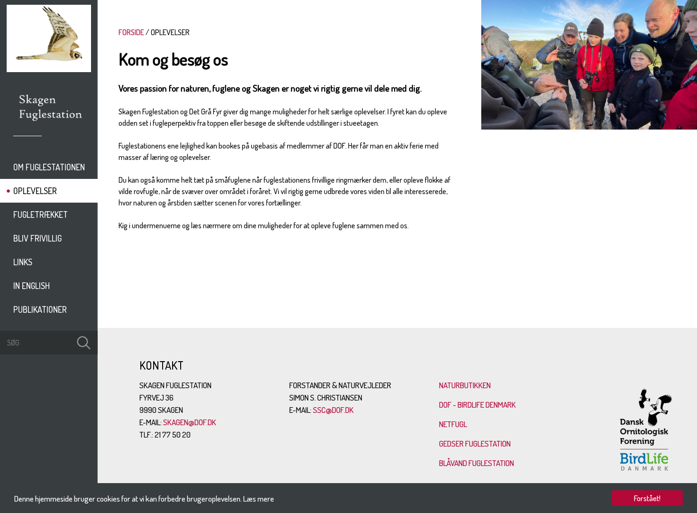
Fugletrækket (40, 214)
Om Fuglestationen (49, 167)
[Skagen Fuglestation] (51, 124)
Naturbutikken (465, 385)
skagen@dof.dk (189, 422)
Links (22, 262)
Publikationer (40, 309)
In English (31, 285)
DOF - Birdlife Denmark (477, 405)
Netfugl (453, 424)
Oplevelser (35, 191)
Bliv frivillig (37, 238)
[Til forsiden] (49, 69)
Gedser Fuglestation (475, 443)
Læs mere (258, 499)
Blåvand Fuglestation (476, 463)
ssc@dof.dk (333, 410)
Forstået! (647, 498)
